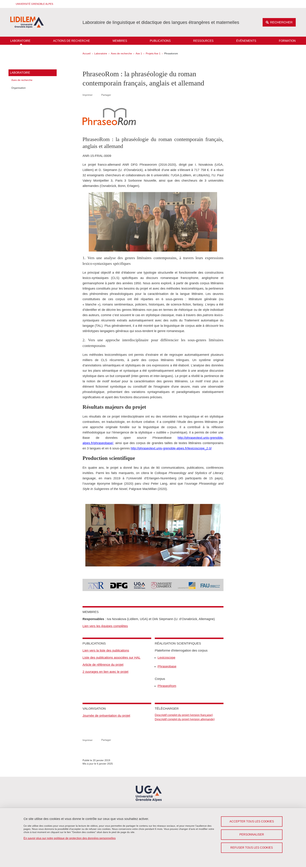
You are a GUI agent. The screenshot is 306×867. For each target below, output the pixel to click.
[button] (33, 4)
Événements (246, 40)
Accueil (86, 53)
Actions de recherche (71, 40)
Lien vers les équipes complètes (105, 626)
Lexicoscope (166, 657)
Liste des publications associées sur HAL (111, 657)
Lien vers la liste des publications (106, 650)
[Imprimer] (97, 94)
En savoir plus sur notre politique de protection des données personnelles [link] (70, 838)
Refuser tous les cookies (251, 847)
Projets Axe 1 (153, 53)
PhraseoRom (167, 686)
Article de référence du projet (103, 664)
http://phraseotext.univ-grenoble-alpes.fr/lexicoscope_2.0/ (171, 448)
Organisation (18, 87)
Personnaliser (251, 834)
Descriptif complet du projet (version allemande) (185, 719)
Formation (287, 40)
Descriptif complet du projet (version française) (184, 715)
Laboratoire (20, 40)
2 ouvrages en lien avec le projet (105, 672)
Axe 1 (139, 53)
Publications (160, 40)
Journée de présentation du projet (106, 715)
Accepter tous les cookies (252, 821)
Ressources (203, 40)
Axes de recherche (121, 53)
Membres (120, 40)
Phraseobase (167, 666)
